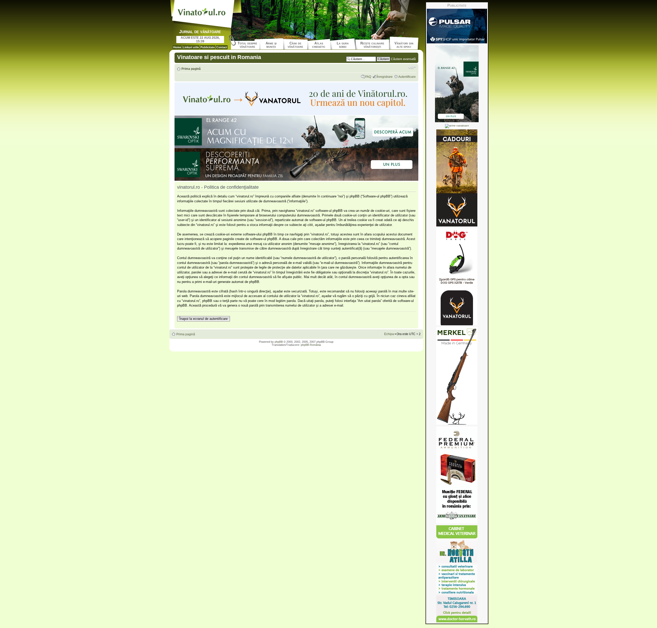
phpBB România (311, 344)
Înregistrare (385, 77)
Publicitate (207, 47)
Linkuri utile (191, 47)
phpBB (279, 341)
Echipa (389, 334)
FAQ (368, 77)
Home (177, 47)
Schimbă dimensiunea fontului (412, 67)
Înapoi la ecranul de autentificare (203, 319)
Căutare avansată (403, 59)
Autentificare (407, 77)
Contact (221, 47)
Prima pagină (191, 69)
